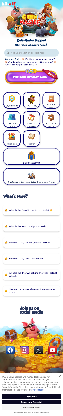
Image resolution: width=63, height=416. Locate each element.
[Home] (11, 4)
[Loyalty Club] (12, 98)
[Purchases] (12, 136)
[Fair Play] (32, 136)
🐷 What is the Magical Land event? (38, 59)
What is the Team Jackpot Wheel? (27, 226)
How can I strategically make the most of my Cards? (33, 290)
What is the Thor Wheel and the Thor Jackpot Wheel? (33, 274)
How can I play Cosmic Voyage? (26, 258)
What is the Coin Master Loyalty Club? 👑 (30, 210)
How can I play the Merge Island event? (29, 242)
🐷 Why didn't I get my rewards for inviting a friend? (29, 62)
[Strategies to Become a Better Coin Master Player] (31, 175)
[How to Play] (32, 98)
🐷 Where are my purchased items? (30, 63)
